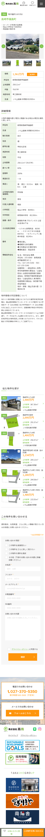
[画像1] (6, 63)
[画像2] (17, 63)
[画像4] (38, 63)
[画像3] (27, 63)
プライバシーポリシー (20, 649)
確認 (23, 656)
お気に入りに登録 (14, 832)
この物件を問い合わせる (33, 831)
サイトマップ (13, 735)
